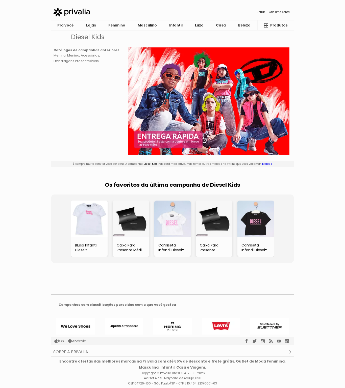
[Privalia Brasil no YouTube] (281, 341)
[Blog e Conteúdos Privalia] (273, 341)
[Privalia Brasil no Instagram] (265, 341)
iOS (61, 341)
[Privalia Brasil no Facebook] (248, 341)
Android (79, 341)
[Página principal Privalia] (71, 12)
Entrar (261, 12)
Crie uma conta (279, 12)
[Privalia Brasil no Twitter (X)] (257, 341)
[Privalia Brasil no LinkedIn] (289, 341)
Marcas (267, 164)
